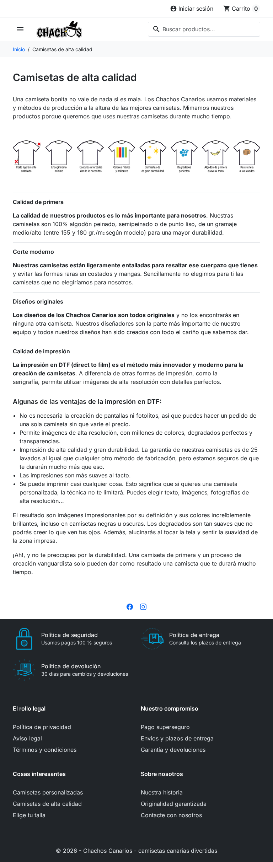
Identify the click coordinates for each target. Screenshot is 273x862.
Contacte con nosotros (171, 815)
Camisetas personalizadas (48, 792)
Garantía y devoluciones (173, 749)
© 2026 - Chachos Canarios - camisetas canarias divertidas (136, 850)
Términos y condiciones (44, 749)
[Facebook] (130, 606)
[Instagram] (143, 606)
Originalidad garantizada (174, 803)
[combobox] (204, 29)
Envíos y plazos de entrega (177, 738)
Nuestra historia (162, 792)
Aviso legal (27, 738)
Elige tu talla (29, 815)
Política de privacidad (42, 726)
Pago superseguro (165, 726)
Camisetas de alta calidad (47, 803)
